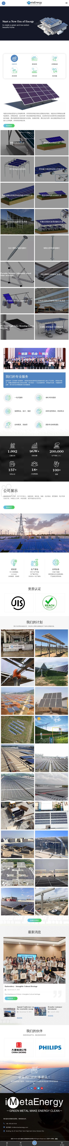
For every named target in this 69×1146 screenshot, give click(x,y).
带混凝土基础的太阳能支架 (17, 301)
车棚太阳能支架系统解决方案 (51, 222)
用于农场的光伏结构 (17, 169)
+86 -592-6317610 (11, 1123)
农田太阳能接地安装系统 (17, 222)
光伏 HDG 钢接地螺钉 (17, 248)
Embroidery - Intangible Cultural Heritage (21, 986)
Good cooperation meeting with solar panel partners (55, 1008)
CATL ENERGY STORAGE (51, 327)
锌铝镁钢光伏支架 (17, 143)
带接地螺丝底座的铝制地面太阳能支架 (17, 195)
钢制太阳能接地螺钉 (52, 248)
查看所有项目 (34, 920)
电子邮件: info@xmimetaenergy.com (17, 1127)
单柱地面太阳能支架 (52, 143)
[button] (67, 28)
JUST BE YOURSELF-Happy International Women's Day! (25, 1008)
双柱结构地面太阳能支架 (52, 195)
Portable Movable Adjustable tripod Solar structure (15, 274)
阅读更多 (9, 126)
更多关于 (9, 507)
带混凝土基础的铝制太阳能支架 (51, 169)
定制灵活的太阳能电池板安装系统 (51, 301)
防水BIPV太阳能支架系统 (51, 274)
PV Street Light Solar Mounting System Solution (17, 327)
